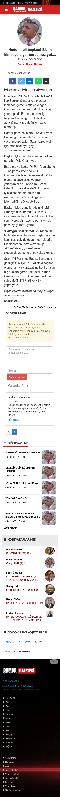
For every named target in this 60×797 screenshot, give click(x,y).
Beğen (15, 419)
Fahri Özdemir (14, 572)
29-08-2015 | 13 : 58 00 (16, 475)
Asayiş (9, 734)
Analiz (9, 706)
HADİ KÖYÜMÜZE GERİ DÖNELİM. (25, 603)
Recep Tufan (13, 599)
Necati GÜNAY (14, 559)
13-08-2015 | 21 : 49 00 (16, 457)
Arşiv (7, 765)
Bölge (8, 702)
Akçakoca (10, 738)
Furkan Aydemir (15, 613)
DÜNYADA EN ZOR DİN (18, 553)
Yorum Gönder (17, 377)
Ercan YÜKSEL (14, 549)
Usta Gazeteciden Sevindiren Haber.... (22, 2)
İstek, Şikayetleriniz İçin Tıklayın (17, 686)
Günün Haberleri (12, 789)
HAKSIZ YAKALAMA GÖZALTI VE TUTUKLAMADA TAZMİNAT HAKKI (24, 618)
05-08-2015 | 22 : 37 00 (16, 487)
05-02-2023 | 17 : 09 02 (16, 521)
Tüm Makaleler (12, 777)
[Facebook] (13, 81)
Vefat (8, 722)
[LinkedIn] (29, 81)
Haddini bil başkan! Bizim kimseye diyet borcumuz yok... (23, 515)
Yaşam (9, 718)
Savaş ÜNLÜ (13, 586)
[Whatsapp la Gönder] (38, 81)
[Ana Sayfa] (19, 670)
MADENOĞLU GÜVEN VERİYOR (23, 452)
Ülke (8, 710)
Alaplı (8, 730)
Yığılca (9, 746)
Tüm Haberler (11, 769)
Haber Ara (10, 761)
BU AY (38, 642)
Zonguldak (11, 742)
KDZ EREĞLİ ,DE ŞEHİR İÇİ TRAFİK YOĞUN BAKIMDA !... (22, 578)
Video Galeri (11, 785)
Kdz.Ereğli (10, 698)
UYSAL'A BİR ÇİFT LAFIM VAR (23, 483)
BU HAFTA (24, 642)
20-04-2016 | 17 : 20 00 (16, 503)
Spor (8, 726)
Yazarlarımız (10, 757)
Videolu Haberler (13, 773)
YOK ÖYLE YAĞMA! (16, 498)
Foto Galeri (10, 781)
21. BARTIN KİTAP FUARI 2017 (23, 589)
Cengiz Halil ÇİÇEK (16, 563)
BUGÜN (10, 642)
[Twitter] (21, 81)
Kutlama (10, 714)
